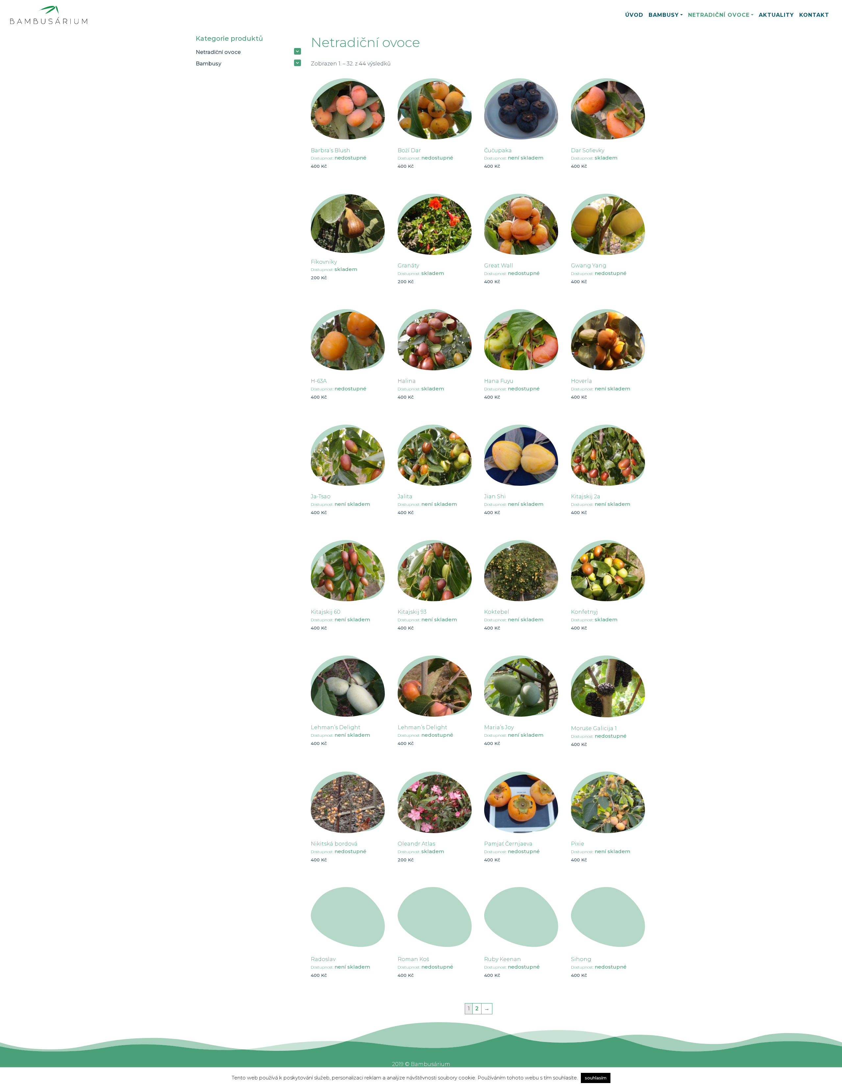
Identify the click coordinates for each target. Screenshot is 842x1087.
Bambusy (664, 15)
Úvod (634, 15)
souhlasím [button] (596, 1077)
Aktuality (776, 15)
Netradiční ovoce (719, 15)
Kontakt (814, 15)
